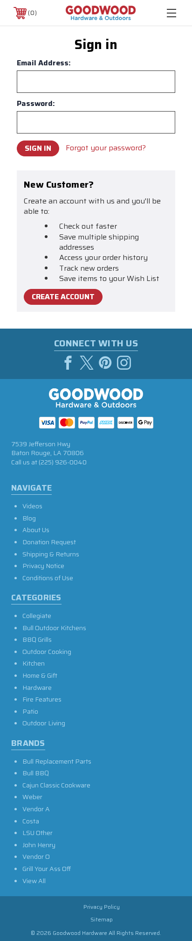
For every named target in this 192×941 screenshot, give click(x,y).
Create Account (63, 296)
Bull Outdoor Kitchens (54, 628)
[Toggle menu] (171, 13)
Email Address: (44, 63)
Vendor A (36, 809)
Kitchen (33, 663)
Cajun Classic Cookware (56, 785)
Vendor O (36, 856)
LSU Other (37, 833)
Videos (32, 506)
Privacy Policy (101, 906)
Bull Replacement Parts (56, 761)
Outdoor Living (43, 723)
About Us (35, 530)
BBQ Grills (37, 639)
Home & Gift (39, 675)
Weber (32, 797)
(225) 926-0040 (63, 462)
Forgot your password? (106, 148)
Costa (30, 821)
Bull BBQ (35, 773)
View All (34, 881)
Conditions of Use (47, 578)
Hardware (37, 687)
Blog (29, 518)
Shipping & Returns (50, 554)
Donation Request (49, 542)
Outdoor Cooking (46, 651)
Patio (30, 711)
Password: (36, 103)
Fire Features (42, 699)
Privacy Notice (43, 566)
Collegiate (36, 616)
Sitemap (101, 919)
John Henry (38, 845)
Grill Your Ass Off (46, 869)
